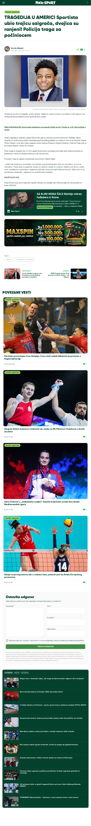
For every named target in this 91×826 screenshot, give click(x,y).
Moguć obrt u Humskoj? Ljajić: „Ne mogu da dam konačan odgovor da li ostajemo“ (52, 679)
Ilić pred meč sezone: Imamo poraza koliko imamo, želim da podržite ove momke (51, 718)
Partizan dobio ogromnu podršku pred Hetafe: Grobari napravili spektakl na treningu (50, 772)
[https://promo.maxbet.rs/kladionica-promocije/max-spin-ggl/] (45, 232)
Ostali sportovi (12, 12)
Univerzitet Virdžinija (25, 259)
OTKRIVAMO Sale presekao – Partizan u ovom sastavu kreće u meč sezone (49, 797)
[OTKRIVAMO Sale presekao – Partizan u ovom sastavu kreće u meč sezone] (11, 801)
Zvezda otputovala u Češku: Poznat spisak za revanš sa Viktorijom (46, 758)
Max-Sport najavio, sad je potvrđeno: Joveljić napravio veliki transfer (47, 731)
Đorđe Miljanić (17, 48)
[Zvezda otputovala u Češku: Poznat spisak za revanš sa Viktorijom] (11, 762)
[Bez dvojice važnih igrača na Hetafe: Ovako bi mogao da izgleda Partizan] (11, 748)
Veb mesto (51, 629)
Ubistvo (9, 259)
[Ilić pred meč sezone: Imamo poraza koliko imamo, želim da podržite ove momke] (11, 722)
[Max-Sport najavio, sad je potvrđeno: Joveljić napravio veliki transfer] (11, 735)
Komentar (10, 606)
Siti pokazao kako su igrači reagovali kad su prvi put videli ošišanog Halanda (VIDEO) (50, 785)
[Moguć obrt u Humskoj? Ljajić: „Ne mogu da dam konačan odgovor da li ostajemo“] (11, 682)
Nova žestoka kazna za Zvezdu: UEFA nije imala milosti (41, 692)
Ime (49, 606)
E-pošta (50, 618)
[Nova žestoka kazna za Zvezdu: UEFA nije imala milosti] (11, 696)
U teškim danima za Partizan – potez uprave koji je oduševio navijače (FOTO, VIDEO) (53, 705)
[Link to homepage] (45, 2)
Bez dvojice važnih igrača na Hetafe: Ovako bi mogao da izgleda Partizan (49, 745)
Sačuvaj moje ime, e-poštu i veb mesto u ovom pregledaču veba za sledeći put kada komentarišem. (46, 640)
